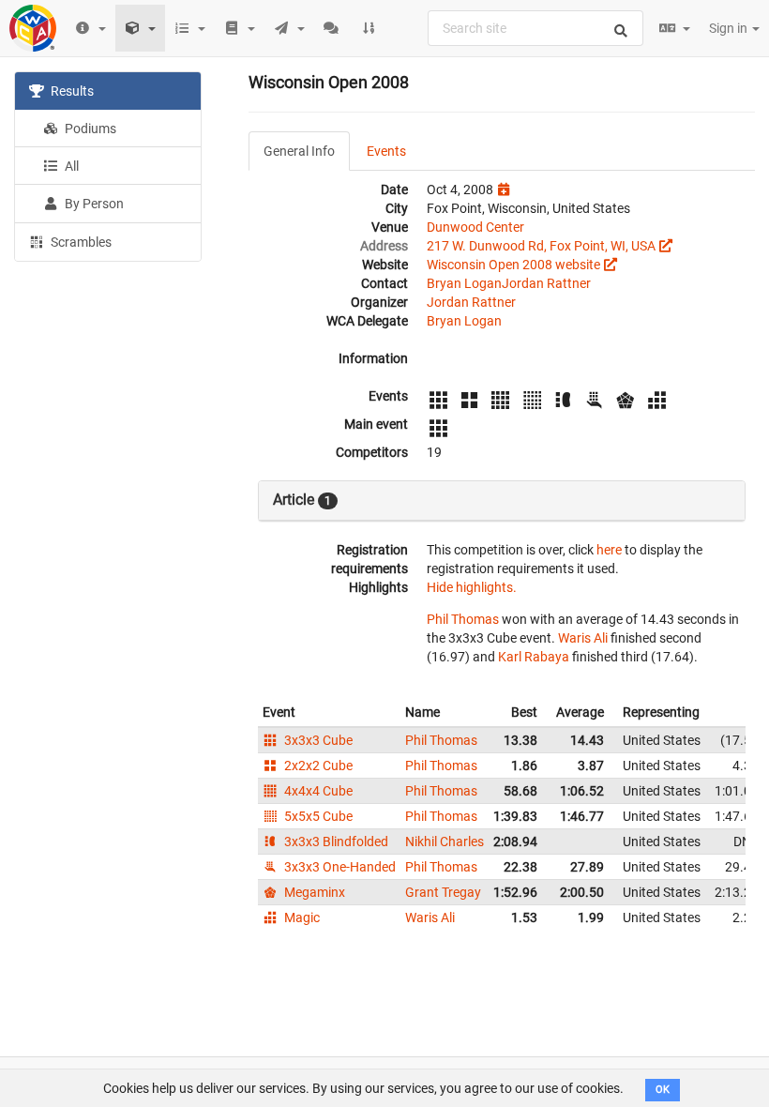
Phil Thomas (463, 619)
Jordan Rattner (546, 283)
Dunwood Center (475, 227)
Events (386, 151)
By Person (93, 203)
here (609, 549)
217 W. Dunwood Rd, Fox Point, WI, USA (541, 245)
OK (663, 1090)
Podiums (89, 128)
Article (302, 499)
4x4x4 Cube (317, 790)
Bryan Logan (464, 283)
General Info (299, 151)
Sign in (729, 28)
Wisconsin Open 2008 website (513, 264)
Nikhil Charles (444, 841)
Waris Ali (583, 637)
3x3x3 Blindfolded (334, 841)
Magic (300, 917)
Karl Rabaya (533, 656)
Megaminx (313, 892)
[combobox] (535, 28)
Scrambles (80, 242)
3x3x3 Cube (317, 740)
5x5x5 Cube (317, 816)
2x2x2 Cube (317, 765)
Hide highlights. (472, 587)
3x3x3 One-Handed (338, 866)
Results (71, 91)
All (70, 166)
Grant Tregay (443, 892)
